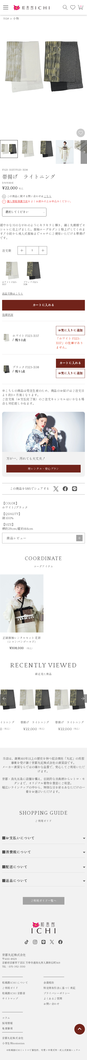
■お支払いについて (18, 838)
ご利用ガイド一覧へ (44, 900)
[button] (84, 152)
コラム (6, 1018)
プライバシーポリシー (57, 993)
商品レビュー (17, 538)
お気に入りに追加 (70, 330)
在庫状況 (7, 315)
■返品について (15, 881)
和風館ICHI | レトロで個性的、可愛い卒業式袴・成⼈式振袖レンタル (44, 1050)
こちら (48, 196)
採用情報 (7, 1023)
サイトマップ (10, 998)
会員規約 (49, 982)
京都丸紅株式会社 (12, 1038)
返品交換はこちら (12, 293)
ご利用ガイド (10, 988)
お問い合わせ (52, 1004)
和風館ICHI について (15, 982)
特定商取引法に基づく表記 (59, 988)
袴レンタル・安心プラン (43, 468)
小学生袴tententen (13, 1043)
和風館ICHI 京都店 (13, 993)
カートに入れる (43, 305)
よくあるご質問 (53, 998)
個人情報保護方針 (17, 201)
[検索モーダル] (65, 7)
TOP (6, 18)
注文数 (6, 251)
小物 (16, 18)
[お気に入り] (73, 7)
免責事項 (7, 1028)
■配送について (15, 867)
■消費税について (16, 852)
